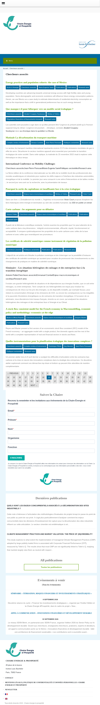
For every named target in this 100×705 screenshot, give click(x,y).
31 (20, 381)
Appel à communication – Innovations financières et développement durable (51, 613)
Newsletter (11, 690)
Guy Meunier (68, 346)
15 (14, 377)
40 (72, 381)
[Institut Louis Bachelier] (87, 42)
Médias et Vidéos (53, 114)
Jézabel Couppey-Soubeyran (34, 114)
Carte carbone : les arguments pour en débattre (30, 209)
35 (43, 381)
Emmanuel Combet (44, 275)
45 (14, 385)
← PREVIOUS (12, 373)
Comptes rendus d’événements (18, 143)
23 (61, 377)
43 (90, 381)
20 (43, 377)
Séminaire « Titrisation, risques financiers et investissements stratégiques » (51, 593)
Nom (10, 429)
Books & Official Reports (15, 318)
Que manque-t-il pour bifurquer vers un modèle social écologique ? (39, 109)
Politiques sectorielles (71, 143)
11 (73, 373)
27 (84, 377)
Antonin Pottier (12, 214)
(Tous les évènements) (51, 585)
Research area (84, 87)
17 (26, 377)
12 (79, 373)
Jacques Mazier (80, 318)
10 (68, 373)
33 (31, 381)
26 (78, 377)
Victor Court (87, 194)
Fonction (12, 447)
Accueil (5, 68)
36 (49, 381)
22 (55, 377)
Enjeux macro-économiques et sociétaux (38, 194)
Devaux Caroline (37, 143)
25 (72, 377)
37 (55, 381)
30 (14, 381)
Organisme (13, 438)
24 (67, 377)
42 (84, 381)
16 (20, 377)
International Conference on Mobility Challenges (30, 163)
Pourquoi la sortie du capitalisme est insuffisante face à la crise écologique (43, 189)
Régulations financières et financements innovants (24, 119)
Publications (60, 87)
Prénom (12, 420)
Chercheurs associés (16, 68)
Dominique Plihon (55, 346)
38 (61, 381)
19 (37, 377)
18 (31, 377)
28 (90, 377)
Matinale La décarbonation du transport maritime (31, 137)
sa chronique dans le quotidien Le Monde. (37, 131)
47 (26, 385)
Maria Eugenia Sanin (46, 87)
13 (85, 373)
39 (67, 381)
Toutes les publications (51, 567)
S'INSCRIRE (16, 458)
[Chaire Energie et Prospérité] (17, 22)
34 (37, 381)
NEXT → (34, 385)
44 (8, 385)
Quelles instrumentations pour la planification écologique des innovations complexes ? (49, 341)
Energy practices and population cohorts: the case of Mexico (36, 82)
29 (8, 381)
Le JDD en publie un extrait (80, 203)
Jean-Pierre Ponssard (53, 143)
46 (20, 385)
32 (26, 381)
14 (8, 377)
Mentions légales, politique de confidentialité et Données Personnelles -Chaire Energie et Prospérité (45, 683)
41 (78, 381)
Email (11, 411)
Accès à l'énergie (13, 87)
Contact (9, 678)
